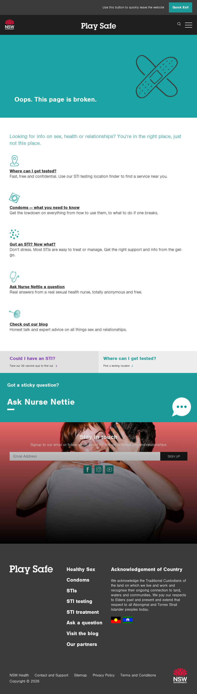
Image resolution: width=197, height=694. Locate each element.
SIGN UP (174, 456)
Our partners (82, 644)
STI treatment (83, 612)
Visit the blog (82, 633)
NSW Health (19, 675)
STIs (72, 590)
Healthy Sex (81, 569)
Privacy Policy (104, 675)
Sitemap (80, 675)
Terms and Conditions (138, 675)
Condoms (78, 580)
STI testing (79, 601)
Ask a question (84, 622)
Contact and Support (51, 675)
